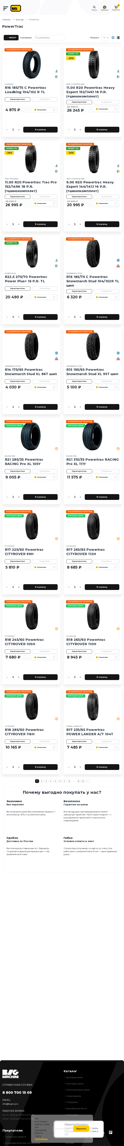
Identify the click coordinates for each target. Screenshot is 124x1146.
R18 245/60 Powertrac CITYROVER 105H (24, 642)
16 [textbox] (104, 37)
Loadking (9, 84)
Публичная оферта (15, 1136)
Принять (81, 1128)
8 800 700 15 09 (17, 1092)
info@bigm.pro (10, 1104)
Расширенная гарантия (18, 50)
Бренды (20, 19)
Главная (6, 19)
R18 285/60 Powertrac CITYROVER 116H (24, 732)
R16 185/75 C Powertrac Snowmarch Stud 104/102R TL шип (92, 281)
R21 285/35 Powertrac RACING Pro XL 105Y (24, 462)
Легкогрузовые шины (78, 1089)
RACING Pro (10, 456)
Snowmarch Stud (74, 273)
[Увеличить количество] (18, 130)
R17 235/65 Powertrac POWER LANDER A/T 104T (89, 732)
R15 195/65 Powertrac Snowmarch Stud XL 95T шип (92, 372)
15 (78, 781)
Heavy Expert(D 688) (75, 84)
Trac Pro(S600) (11, 179)
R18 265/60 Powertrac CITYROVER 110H (85, 642)
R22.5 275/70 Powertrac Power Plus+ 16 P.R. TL (26, 279)
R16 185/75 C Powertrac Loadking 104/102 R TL (25, 90)
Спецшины (72, 1102)
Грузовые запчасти (76, 1108)
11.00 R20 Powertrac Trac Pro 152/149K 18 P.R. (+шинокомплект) (31, 186)
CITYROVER (9, 546)
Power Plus (10, 273)
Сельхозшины (73, 1096)
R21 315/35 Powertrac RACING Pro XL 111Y (92, 462)
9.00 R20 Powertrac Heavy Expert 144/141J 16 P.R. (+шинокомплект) (90, 186)
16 (83, 781)
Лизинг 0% (73, 54)
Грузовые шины (74, 1077)
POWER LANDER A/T (74, 726)
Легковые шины (74, 1083)
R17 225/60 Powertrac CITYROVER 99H (24, 552)
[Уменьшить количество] (7, 130)
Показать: (94, 37)
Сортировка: (26, 37)
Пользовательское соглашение (22, 1143)
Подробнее (45, 99)
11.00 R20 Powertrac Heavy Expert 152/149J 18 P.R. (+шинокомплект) (90, 92)
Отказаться (62, 1128)
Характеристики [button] (17, 99)
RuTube (70, 1143)
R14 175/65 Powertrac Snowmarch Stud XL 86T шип (31, 372)
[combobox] (105, 37)
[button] (94, 8)
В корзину (40, 129)
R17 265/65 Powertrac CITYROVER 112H (85, 552)
